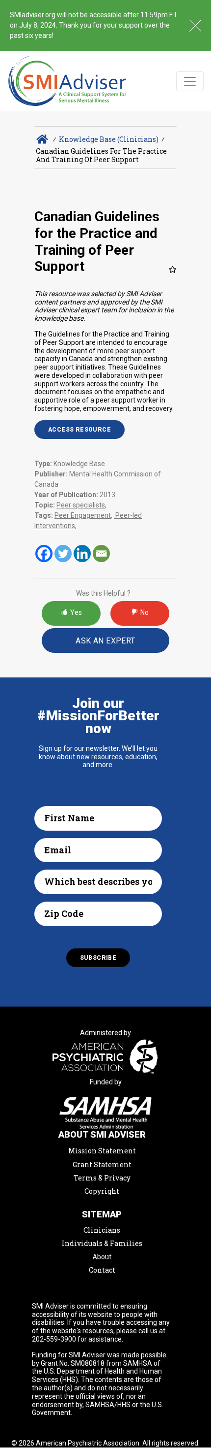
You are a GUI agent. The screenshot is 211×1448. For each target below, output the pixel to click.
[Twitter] (63, 553)
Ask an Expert (105, 640)
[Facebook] (44, 553)
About (102, 1256)
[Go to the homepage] (67, 81)
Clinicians (101, 1230)
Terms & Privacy (102, 1177)
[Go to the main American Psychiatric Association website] (105, 1057)
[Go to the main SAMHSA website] (105, 1113)
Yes (76, 612)
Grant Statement (102, 1164)
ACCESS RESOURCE (79, 429)
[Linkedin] (82, 553)
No (144, 612)
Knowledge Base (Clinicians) (108, 139)
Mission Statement (102, 1150)
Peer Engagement (82, 515)
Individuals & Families (102, 1243)
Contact (102, 1270)
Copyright (101, 1191)
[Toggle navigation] (190, 81)
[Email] (101, 553)
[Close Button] (195, 25)
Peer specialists (80, 505)
